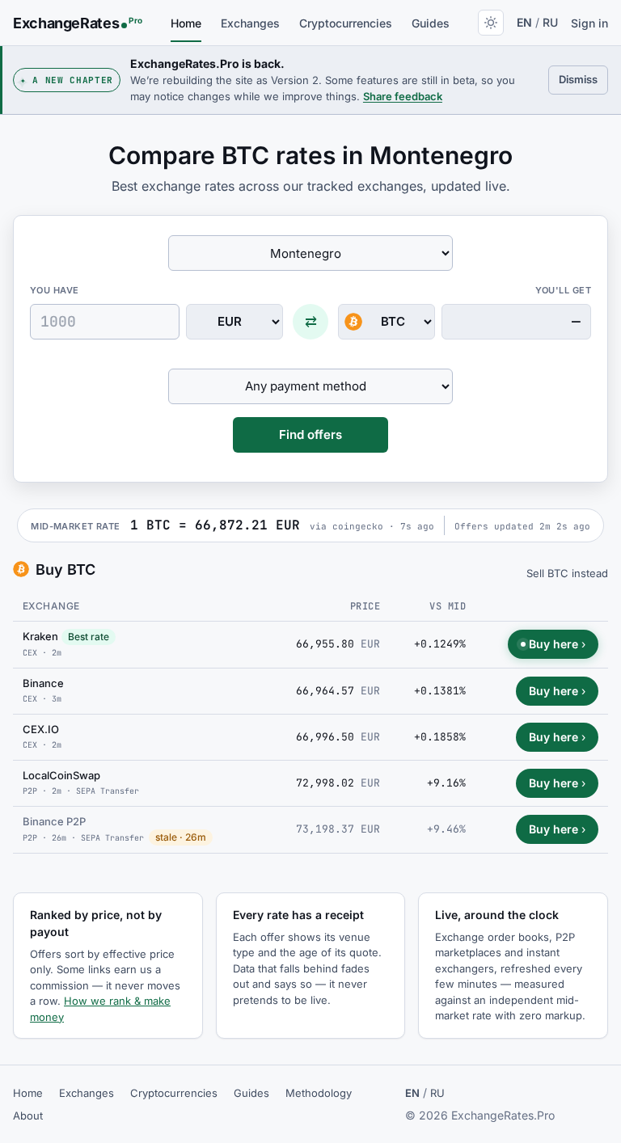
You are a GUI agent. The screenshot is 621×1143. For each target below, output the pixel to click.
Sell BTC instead (567, 573)
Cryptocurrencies (345, 23)
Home (186, 23)
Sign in (589, 23)
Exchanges (250, 23)
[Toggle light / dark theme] (491, 23)
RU (550, 22)
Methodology (318, 1092)
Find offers (310, 434)
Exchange (51, 606)
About (28, 1115)
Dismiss (583, 79)
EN (524, 22)
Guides (431, 23)
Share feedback (402, 96)
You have (54, 290)
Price (365, 606)
